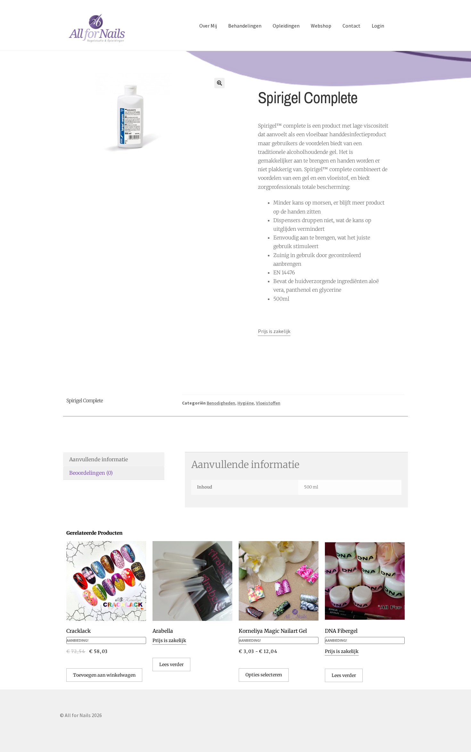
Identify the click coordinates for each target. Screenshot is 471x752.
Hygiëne (245, 403)
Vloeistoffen (268, 403)
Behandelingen (244, 25)
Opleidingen (286, 25)
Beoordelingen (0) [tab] (91, 473)
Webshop (321, 25)
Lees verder (171, 664)
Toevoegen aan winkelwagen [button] (104, 675)
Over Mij (208, 25)
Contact (351, 25)
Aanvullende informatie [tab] (98, 459)
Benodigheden (221, 403)
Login (378, 25)
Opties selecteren (263, 675)
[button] (219, 83)
